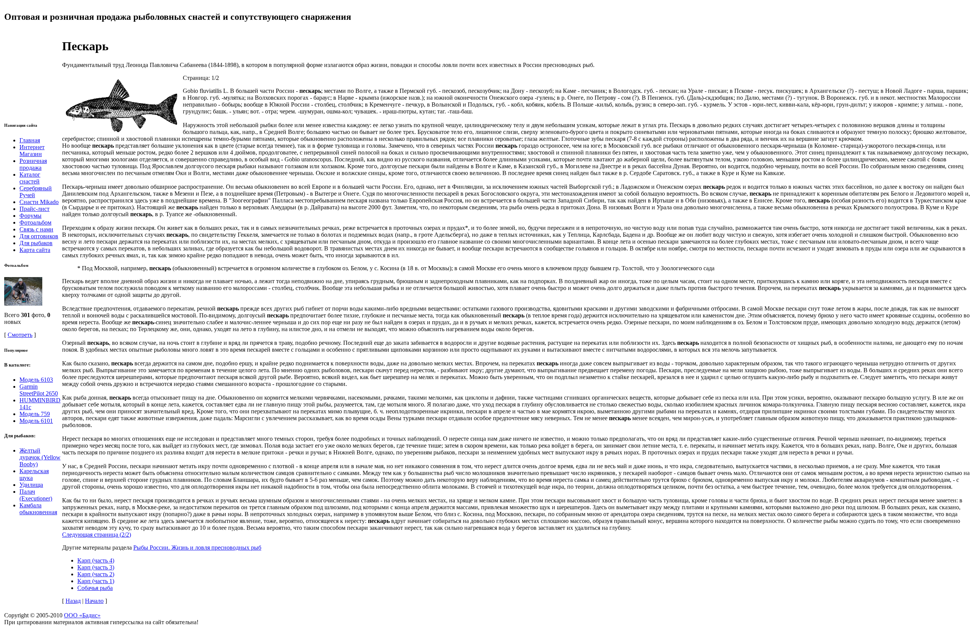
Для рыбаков (36, 243)
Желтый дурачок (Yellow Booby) (40, 457)
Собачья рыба (95, 588)
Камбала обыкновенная (38, 508)
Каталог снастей (29, 178)
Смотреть (20, 335)
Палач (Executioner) (35, 495)
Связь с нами (36, 229)
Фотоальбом (35, 222)
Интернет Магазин (32, 150)
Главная (29, 140)
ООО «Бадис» (82, 615)
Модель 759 (34, 414)
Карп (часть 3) (95, 567)
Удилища (31, 484)
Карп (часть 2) (95, 574)
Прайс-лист (34, 209)
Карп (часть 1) (95, 581)
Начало (94, 601)
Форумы (30, 215)
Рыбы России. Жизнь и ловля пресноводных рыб (197, 547)
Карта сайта (34, 250)
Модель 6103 (36, 379)
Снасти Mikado (39, 202)
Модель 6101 (36, 421)
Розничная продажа (33, 164)
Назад (73, 601)
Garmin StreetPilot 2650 (38, 390)
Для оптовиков (38, 236)
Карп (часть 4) (95, 560)
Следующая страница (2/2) (96, 534)
